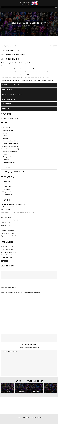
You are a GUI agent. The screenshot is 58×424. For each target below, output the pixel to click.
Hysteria (5, 154)
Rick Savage (6, 254)
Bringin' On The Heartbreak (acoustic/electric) (15, 149)
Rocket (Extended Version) (10, 143)
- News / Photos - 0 (12, 94)
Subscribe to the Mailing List (9, 351)
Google (9, 217)
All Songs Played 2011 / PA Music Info (14, 172)
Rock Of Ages (6, 167)
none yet (12, 206)
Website (7, 209)
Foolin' (5, 135)
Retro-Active (7, 186)
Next (55, 45)
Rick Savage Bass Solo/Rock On (11, 141)
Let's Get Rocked (8, 130)
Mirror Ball (7, 181)
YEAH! (6, 184)
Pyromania (7, 194)
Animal (5, 133)
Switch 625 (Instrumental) (10, 151)
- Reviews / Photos (10, 85)
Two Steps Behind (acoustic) (11, 146)
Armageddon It (7, 157)
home (2, 38)
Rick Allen (5, 257)
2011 (12, 38)
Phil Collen (6, 249)
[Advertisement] (45, 39)
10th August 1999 (15, 220)
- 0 (7, 89)
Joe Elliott (5, 247)
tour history (8, 38)
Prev (51, 45)
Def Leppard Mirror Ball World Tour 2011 (14, 204)
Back (4, 261)
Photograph (6, 159)
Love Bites (6, 138)
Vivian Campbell (7, 252)
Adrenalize (7, 189)
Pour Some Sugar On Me (10, 162)
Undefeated (6, 127)
